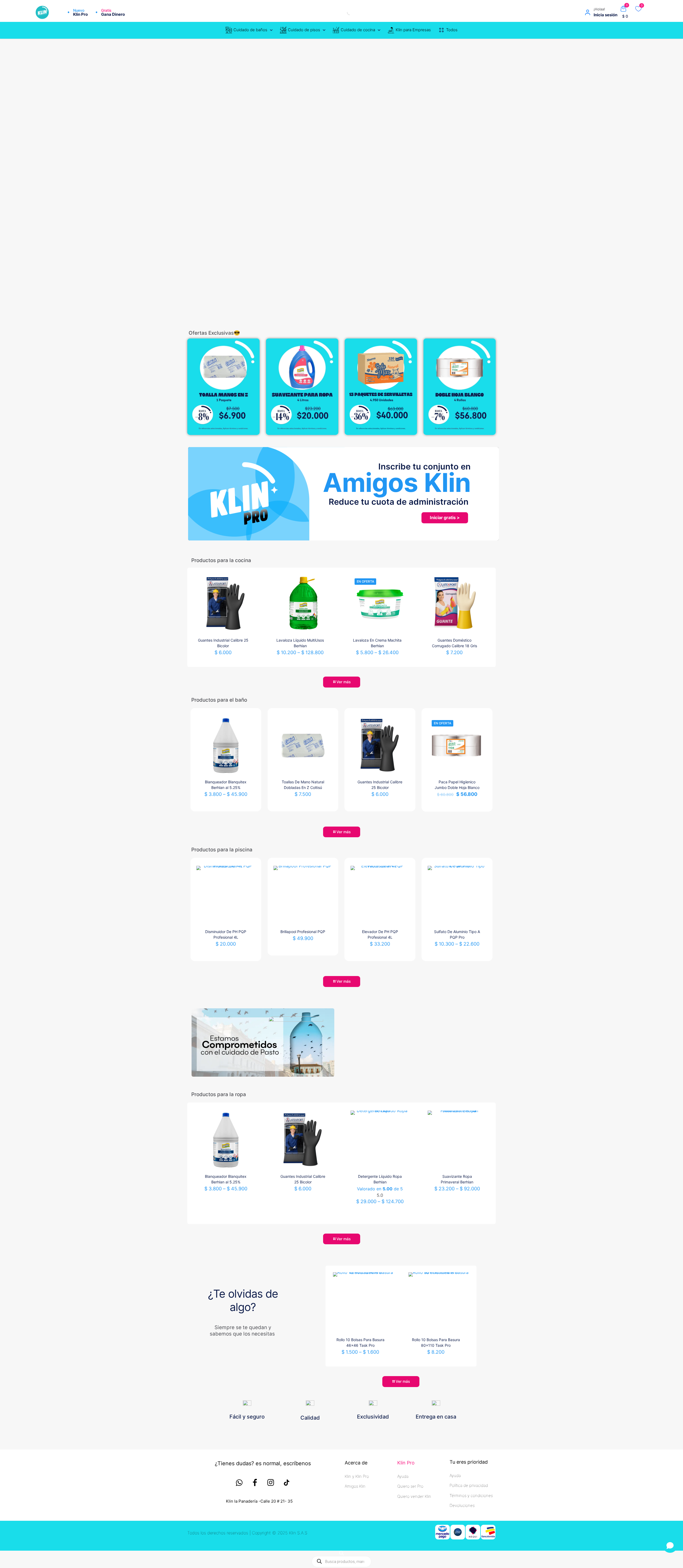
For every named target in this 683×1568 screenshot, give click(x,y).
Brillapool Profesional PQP (302, 931)
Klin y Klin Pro (357, 1476)
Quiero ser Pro (410, 1486)
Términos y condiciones (471, 1495)
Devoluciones (462, 1505)
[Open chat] (670, 1545)
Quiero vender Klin (414, 1496)
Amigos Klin (355, 1486)
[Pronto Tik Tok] (286, 1482)
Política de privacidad (469, 1485)
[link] (223, 386)
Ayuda (402, 1476)
